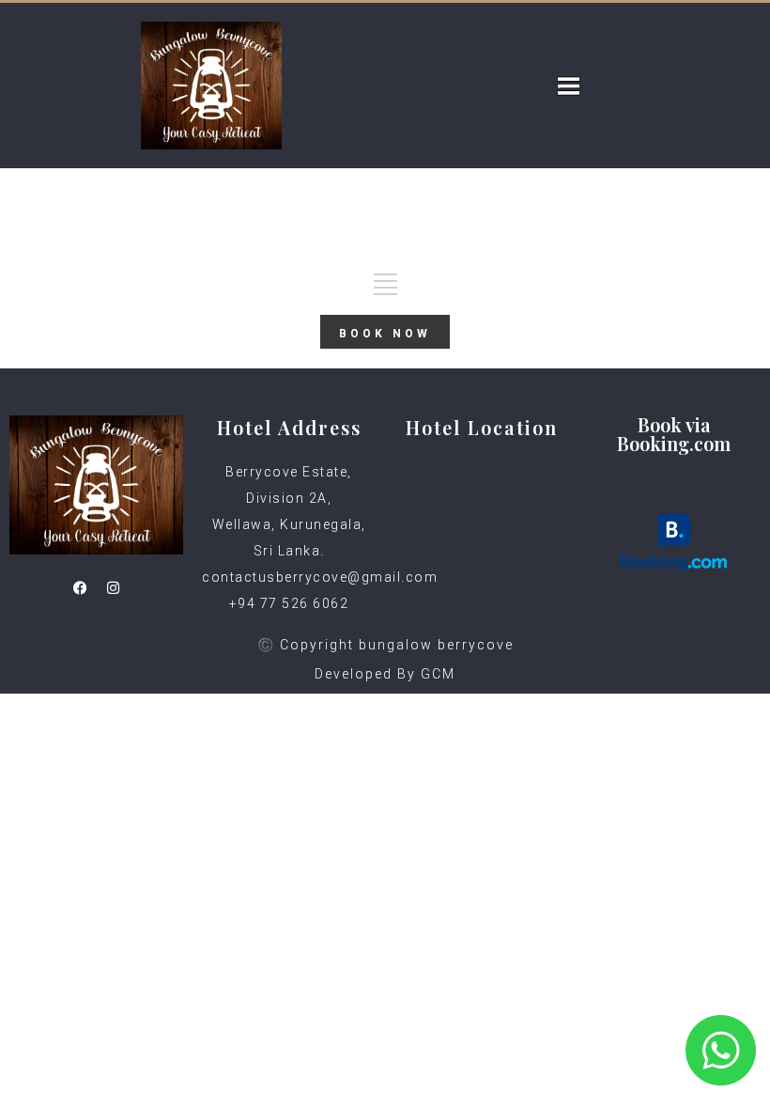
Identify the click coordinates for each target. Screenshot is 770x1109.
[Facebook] (80, 587)
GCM (438, 673)
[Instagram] (113, 587)
